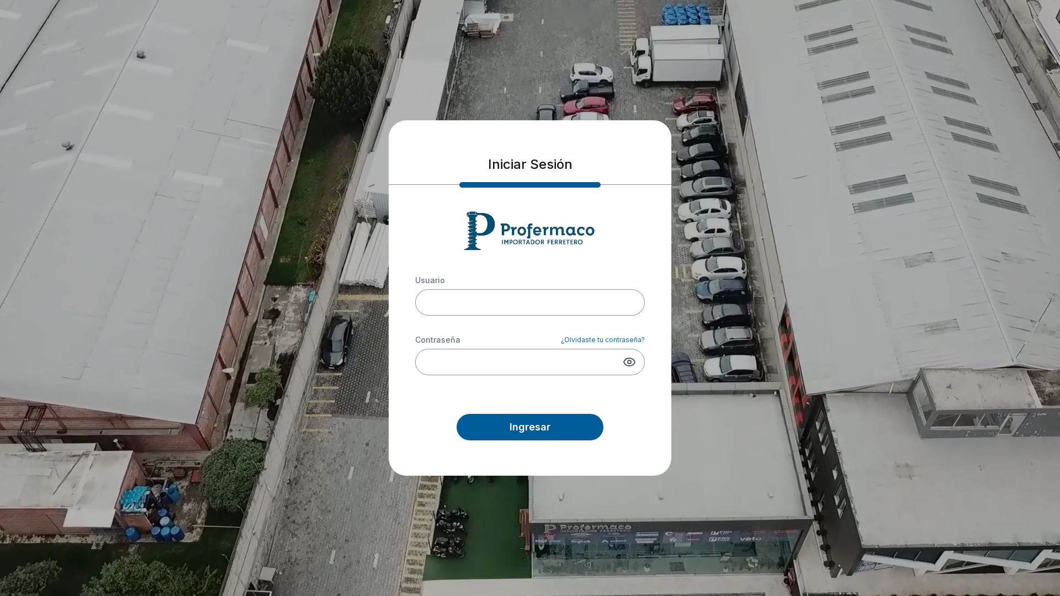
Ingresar (530, 427)
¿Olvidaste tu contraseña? (603, 340)
